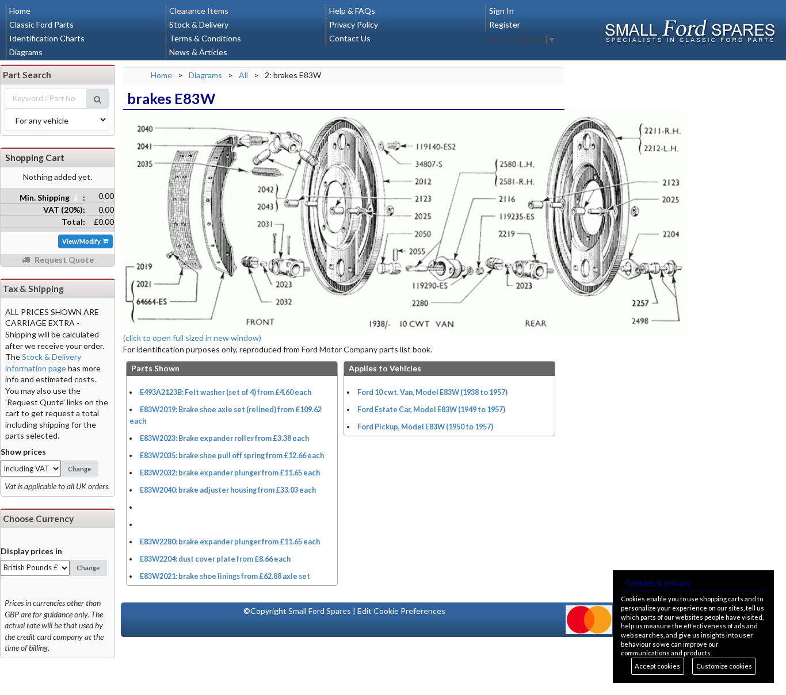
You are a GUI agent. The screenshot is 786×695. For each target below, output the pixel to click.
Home (19, 11)
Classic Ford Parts (41, 24)
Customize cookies (724, 666)
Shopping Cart (34, 157)
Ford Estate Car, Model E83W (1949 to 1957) (431, 409)
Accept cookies (657, 666)
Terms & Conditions (205, 38)
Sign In (501, 11)
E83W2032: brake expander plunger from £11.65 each (230, 473)
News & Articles (198, 52)
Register (504, 24)
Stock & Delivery (198, 24)
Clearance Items (198, 11)
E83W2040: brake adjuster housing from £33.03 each (228, 490)
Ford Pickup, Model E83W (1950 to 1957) (425, 427)
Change (79, 469)
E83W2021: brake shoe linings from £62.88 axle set (225, 576)
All (243, 75)
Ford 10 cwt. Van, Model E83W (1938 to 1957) (432, 392)
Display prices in (31, 551)
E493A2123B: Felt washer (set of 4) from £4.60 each (225, 392)
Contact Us (350, 38)
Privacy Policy (353, 24)
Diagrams (26, 52)
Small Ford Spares (319, 611)
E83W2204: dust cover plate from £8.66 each (215, 559)
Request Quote (63, 259)
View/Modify (82, 241)
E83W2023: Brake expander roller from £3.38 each (224, 438)
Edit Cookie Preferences (401, 611)
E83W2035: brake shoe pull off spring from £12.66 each (232, 455)
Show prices (23, 451)
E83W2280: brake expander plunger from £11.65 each (230, 541)
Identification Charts (47, 38)
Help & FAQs (352, 11)
